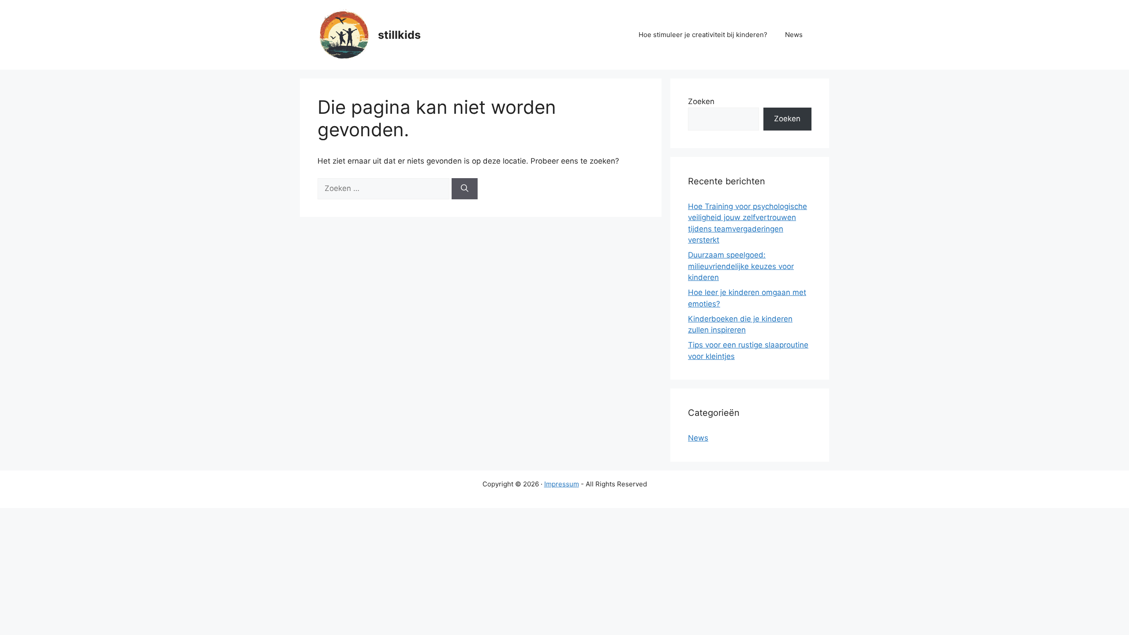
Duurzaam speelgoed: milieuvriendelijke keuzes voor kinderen (741, 266)
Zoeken (701, 101)
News (794, 34)
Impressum (561, 484)
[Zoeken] (465, 188)
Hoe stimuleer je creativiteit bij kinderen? (703, 34)
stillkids (399, 34)
